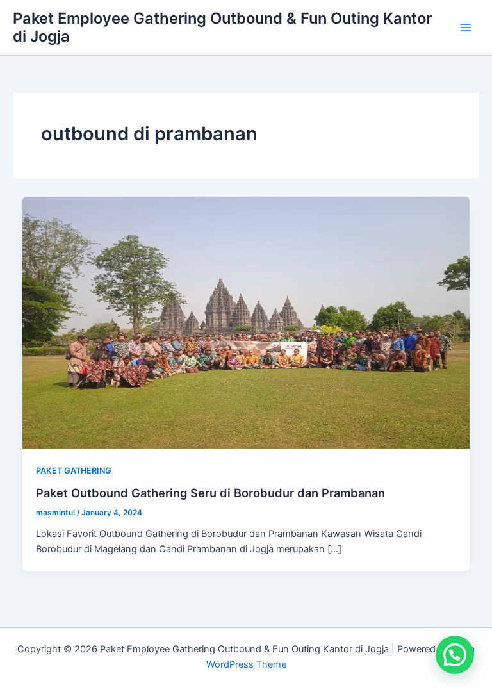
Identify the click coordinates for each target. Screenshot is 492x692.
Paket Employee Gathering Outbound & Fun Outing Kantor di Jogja (222, 27)
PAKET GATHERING (73, 470)
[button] (455, 655)
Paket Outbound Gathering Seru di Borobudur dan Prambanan (210, 493)
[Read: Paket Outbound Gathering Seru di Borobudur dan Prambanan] (246, 322)
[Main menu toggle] (465, 27)
